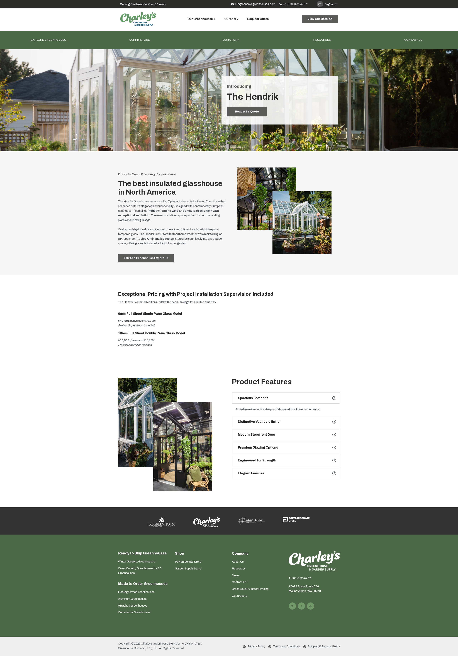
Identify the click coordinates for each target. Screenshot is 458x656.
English (329, 4)
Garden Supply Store (188, 568)
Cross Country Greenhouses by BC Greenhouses (140, 570)
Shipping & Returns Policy (324, 646)
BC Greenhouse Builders (162, 513)
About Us (238, 561)
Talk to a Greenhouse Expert (144, 258)
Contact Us (239, 582)
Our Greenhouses (200, 18)
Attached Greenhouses (132, 605)
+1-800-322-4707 (295, 4)
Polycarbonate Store (188, 561)
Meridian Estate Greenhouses (252, 513)
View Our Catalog (320, 18)
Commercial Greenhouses (134, 612)
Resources (239, 568)
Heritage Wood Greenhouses (136, 591)
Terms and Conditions (286, 646)
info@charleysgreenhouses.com (255, 4)
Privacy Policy (256, 646)
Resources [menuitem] (322, 39)
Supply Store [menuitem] (139, 39)
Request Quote (258, 18)
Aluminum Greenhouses (132, 598)
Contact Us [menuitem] (413, 39)
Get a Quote (239, 595)
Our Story (231, 18)
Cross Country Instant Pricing (250, 588)
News (235, 575)
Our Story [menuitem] (231, 39)
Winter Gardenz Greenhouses (136, 561)
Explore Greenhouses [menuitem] (48, 39)
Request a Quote (247, 111)
